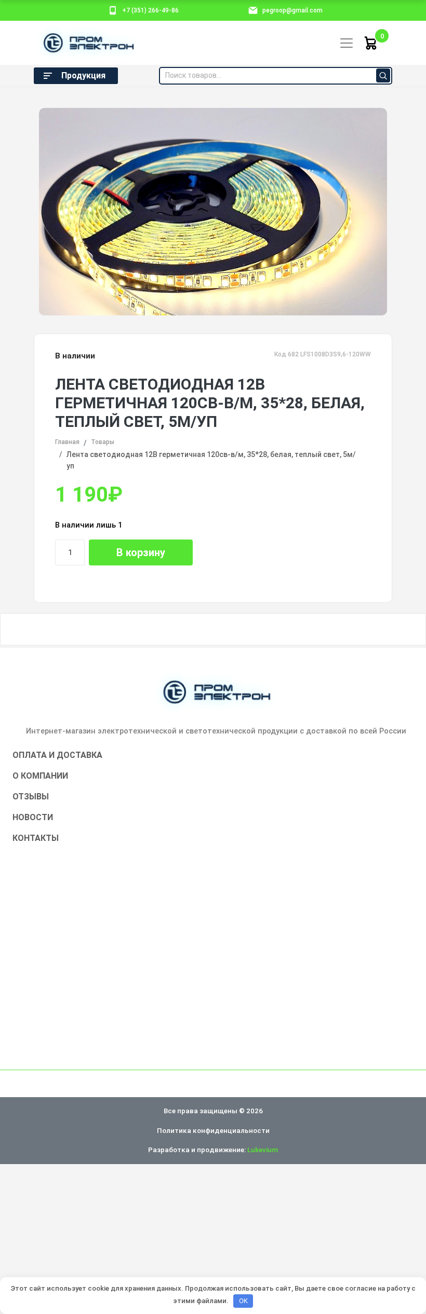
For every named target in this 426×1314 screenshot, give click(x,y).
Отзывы (30, 796)
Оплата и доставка (57, 755)
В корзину (140, 552)
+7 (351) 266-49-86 (150, 10)
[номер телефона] (113, 10)
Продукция (83, 75)
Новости (32, 817)
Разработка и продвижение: (213, 1149)
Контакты (35, 838)
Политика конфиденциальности (213, 1130)
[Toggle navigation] (346, 43)
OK (243, 1301)
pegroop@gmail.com (292, 10)
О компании (40, 776)
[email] (253, 10)
